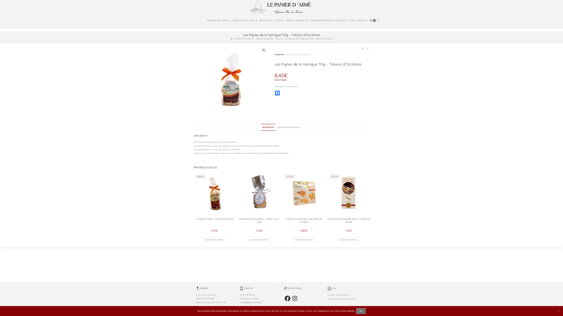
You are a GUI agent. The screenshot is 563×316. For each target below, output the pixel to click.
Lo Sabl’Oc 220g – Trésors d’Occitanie (214, 219)
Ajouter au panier (214, 240)
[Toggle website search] (378, 20)
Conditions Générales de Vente (341, 299)
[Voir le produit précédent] (363, 48)
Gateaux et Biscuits (302, 54)
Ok (360, 311)
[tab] (268, 127)
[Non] (559, 311)
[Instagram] (294, 298)
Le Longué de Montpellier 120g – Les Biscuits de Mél (348, 220)
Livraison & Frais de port (338, 295)
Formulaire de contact (249, 299)
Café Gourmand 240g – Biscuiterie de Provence (304, 220)
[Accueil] (231, 38)
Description (268, 127)
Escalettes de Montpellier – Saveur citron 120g (259, 220)
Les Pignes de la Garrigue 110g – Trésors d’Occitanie (309, 38)
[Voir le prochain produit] (367, 48)
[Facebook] (287, 298)
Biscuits (289, 54)
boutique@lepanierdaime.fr (251, 302)
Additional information (289, 127)
